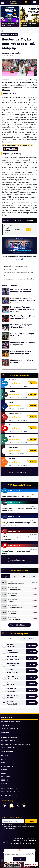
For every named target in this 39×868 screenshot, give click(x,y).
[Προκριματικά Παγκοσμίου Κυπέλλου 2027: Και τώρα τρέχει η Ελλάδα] (5, 300)
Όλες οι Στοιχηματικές (18, 472)
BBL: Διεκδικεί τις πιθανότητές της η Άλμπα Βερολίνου (22, 352)
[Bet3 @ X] (18, 806)
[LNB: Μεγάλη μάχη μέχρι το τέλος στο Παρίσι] (5, 327)
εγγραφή (19, 259)
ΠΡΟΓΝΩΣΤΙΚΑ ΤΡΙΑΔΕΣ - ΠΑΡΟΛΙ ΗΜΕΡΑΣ (15, 744)
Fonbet (11, 425)
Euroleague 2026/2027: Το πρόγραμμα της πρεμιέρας (20, 290)
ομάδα (22, 276)
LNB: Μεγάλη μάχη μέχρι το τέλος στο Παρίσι (21, 326)
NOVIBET (4, 759)
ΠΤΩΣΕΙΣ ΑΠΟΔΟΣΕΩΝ (9, 737)
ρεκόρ (15, 269)
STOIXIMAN (5, 756)
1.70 (28, 229)
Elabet (11, 402)
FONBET (4, 769)
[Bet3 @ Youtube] (24, 806)
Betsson (12, 458)
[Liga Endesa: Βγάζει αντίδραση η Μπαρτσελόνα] (5, 344)
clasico (6, 276)
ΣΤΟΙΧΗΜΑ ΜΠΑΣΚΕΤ (20, 31)
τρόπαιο (16, 276)
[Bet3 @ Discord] (5, 806)
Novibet (12, 391)
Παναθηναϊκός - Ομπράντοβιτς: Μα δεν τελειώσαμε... (22, 334)
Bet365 (11, 436)
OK (19, 859)
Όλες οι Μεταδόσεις (18, 625)
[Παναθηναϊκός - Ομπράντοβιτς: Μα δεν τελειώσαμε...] (5, 336)
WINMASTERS (5, 776)
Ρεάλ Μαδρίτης (30, 279)
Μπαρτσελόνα (20, 279)
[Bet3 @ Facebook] (11, 806)
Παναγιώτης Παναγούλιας (11, 53)
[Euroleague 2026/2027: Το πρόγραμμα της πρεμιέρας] (5, 291)
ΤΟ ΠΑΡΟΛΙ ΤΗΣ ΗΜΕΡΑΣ (9, 729)
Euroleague (15, 266)
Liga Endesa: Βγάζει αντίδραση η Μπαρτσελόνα (22, 343)
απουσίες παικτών (9, 279)
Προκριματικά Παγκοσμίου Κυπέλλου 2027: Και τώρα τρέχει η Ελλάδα (23, 300)
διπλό (9, 266)
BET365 (3, 773)
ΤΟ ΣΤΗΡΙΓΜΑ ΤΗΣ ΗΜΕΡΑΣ (10, 722)
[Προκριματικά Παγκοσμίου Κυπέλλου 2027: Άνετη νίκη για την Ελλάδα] (5, 309)
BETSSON (4, 780)
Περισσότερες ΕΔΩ (17, 560)
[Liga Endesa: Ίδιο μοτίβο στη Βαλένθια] (5, 362)
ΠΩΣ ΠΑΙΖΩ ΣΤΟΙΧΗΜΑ (9, 795)
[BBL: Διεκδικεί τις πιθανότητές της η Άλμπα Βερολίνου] (5, 353)
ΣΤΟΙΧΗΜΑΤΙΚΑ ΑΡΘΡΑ (9, 788)
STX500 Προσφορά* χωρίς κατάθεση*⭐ (17, 496)
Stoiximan (12, 380)
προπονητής (23, 266)
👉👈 (10, 149)
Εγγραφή (31, 821)
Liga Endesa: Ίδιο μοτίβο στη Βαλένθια (21, 361)
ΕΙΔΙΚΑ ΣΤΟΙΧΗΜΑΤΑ (8, 740)
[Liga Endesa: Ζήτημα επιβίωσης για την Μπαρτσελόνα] (5, 318)
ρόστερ (11, 276)
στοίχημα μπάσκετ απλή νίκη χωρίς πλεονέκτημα (19, 272)
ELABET (3, 763)
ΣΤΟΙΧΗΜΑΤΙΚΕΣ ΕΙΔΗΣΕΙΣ (10, 792)
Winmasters (13, 447)
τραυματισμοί (8, 269)
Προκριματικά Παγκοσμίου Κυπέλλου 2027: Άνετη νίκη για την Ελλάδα (22, 309)
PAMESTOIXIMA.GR (7, 766)
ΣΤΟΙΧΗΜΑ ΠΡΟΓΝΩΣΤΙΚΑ (9, 31)
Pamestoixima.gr (15, 413)
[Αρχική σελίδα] (1, 31)
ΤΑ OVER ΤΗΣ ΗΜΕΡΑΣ (8, 725)
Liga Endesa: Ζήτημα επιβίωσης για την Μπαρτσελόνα (22, 317)
